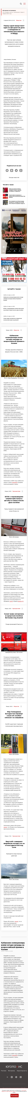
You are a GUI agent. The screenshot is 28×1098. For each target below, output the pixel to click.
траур (11, 601)
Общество (18, 20)
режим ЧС (20, 601)
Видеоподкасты (22, 1070)
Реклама (3, 1070)
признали (14, 482)
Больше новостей (14, 177)
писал (5, 827)
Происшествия (16, 491)
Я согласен (14, 1095)
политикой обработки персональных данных (14, 1091)
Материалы (11, 1070)
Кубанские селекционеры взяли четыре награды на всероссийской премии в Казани (13, 299)
